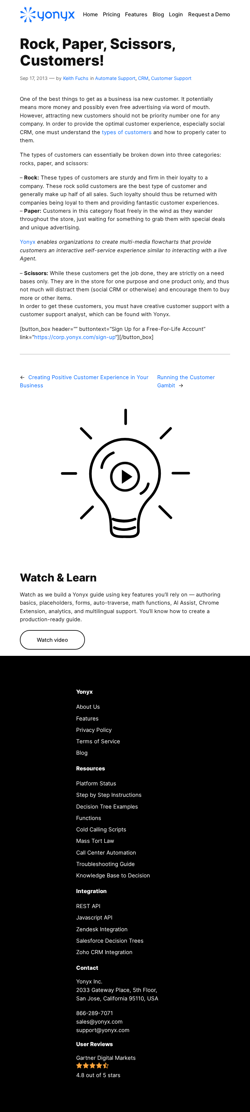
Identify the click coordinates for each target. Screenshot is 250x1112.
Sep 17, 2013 (34, 78)
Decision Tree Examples (107, 806)
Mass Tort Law (95, 841)
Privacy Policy (94, 730)
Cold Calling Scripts (101, 829)
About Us (88, 706)
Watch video (52, 640)
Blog (82, 752)
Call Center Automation (106, 852)
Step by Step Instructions (109, 795)
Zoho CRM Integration (104, 952)
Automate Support (115, 78)
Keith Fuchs (76, 78)
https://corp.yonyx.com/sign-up (74, 337)
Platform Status (96, 783)
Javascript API (94, 917)
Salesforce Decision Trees (110, 940)
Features (87, 718)
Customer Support (171, 78)
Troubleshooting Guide (105, 864)
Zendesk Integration (102, 929)
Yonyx (27, 242)
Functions (88, 818)
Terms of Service (98, 741)
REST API (88, 906)
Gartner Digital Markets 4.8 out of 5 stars (106, 1066)
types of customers (127, 132)
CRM (143, 78)
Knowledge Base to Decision (113, 875)
